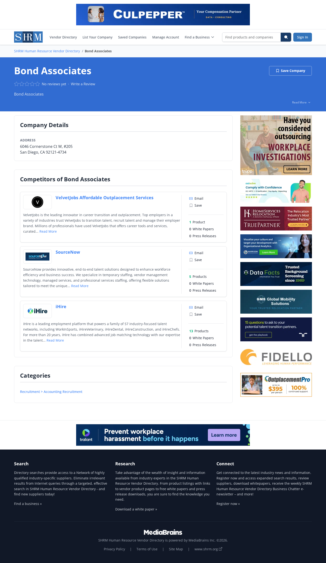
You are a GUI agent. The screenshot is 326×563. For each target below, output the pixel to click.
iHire (61, 306)
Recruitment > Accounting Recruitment (51, 391)
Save (198, 205)
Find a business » (28, 503)
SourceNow (68, 252)
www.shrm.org (207, 549)
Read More (48, 231)
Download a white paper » (136, 509)
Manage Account (165, 37)
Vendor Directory (63, 37)
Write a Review (83, 83)
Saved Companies (132, 37)
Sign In (302, 37)
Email (199, 198)
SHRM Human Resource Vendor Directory (47, 51)
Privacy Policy (114, 549)
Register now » (228, 503)
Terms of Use (147, 549)
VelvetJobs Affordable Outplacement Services (104, 197)
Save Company (293, 70)
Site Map (176, 549)
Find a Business (197, 37)
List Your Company (97, 37)
